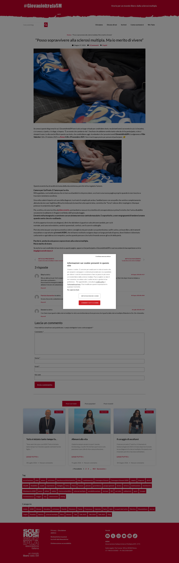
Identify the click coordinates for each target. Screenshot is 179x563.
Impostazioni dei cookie (90, 296)
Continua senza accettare (103, 256)
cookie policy (100, 282)
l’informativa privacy (74, 284)
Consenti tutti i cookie (90, 303)
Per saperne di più (73, 290)
